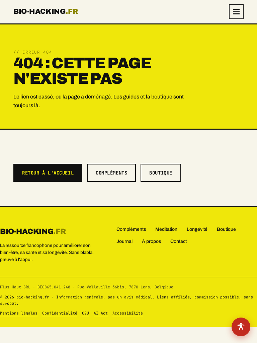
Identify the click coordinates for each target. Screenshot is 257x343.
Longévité (197, 229)
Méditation (166, 229)
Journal (124, 241)
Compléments (111, 173)
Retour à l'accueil (48, 173)
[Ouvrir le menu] (236, 11)
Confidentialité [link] (59, 313)
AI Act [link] (101, 313)
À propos (151, 241)
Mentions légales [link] (18, 313)
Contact (178, 241)
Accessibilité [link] (127, 313)
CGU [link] (85, 313)
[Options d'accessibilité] (241, 327)
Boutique (160, 173)
